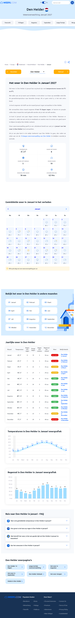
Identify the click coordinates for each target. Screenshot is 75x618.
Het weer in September (11, 574)
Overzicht (8, 22)
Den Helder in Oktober (64, 407)
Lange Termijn (61, 22)
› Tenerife (25, 609)
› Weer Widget (48, 613)
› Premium (47, 605)
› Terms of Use (63, 605)
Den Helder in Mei (64, 378)
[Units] (44, 2)
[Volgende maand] (66, 209)
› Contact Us (62, 601)
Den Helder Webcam (35, 574)
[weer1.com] (8, 2)
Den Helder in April (64, 372)
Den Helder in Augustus (64, 396)
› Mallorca (36, 609)
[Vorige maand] (8, 209)
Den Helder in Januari (64, 355)
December (13, 72)
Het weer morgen (56, 574)
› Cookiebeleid (63, 613)
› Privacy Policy (63, 609)
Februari (61, 72)
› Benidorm (26, 601)
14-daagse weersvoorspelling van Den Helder (36, 136)
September (47, 22)
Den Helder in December (65, 419)
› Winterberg (27, 605)
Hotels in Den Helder (14, 581)
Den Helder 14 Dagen (12, 567)
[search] (72, 2)
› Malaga (36, 605)
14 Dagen (21, 22)
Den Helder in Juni (64, 384)
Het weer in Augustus (54, 567)
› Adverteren (48, 609)
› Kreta (35, 601)
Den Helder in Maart (64, 366)
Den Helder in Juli (64, 390)
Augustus (34, 22)
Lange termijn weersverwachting (35, 567)
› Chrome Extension (50, 601)
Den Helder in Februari (64, 361)
